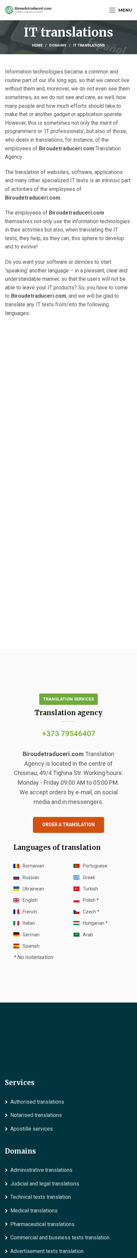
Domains (58, 45)
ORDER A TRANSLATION (68, 824)
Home (37, 45)
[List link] (65, 1102)
